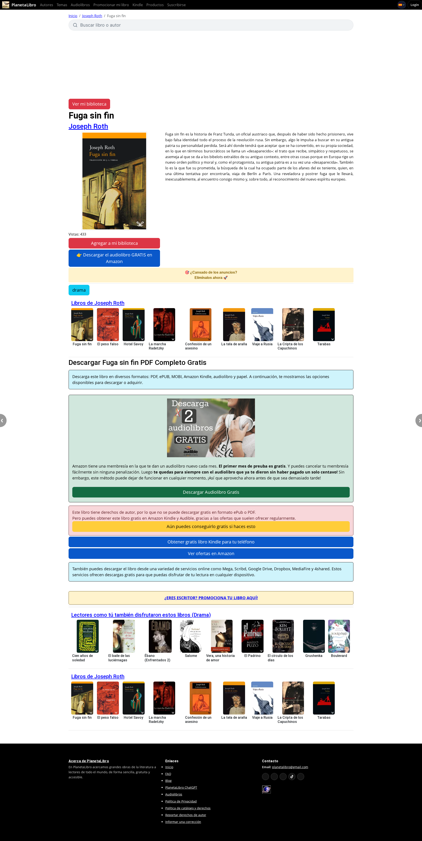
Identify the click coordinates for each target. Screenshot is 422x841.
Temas (62, 4)
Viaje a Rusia (262, 344)
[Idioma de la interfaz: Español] (401, 5)
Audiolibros (80, 4)
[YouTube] (265, 776)
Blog (168, 781)
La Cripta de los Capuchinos (290, 346)
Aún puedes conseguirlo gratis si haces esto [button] (211, 526)
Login (415, 5)
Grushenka (313, 656)
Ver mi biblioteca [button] (89, 104)
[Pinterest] (300, 776)
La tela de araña (234, 344)
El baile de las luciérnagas (119, 658)
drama (79, 290)
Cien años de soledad (82, 658)
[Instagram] (283, 776)
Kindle (138, 4)
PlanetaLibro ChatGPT (181, 787)
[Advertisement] (211, 64)
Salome (191, 656)
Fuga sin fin (82, 344)
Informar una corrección (183, 822)
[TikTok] (291, 776)
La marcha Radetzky (157, 346)
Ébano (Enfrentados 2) (157, 658)
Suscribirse (176, 4)
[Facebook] (274, 776)
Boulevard (339, 656)
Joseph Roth (92, 15)
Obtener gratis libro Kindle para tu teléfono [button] (211, 542)
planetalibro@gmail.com (290, 767)
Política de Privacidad (181, 801)
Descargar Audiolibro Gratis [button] (211, 492)
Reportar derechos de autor (185, 815)
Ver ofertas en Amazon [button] (211, 553)
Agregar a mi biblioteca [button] (114, 243)
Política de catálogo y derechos (188, 808)
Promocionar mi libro (111, 4)
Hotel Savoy (133, 344)
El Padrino (252, 656)
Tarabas (324, 344)
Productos (155, 4)
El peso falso (107, 344)
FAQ (168, 774)
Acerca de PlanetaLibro (89, 761)
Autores (46, 4)
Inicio (73, 15)
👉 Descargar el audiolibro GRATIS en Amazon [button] (114, 258)
